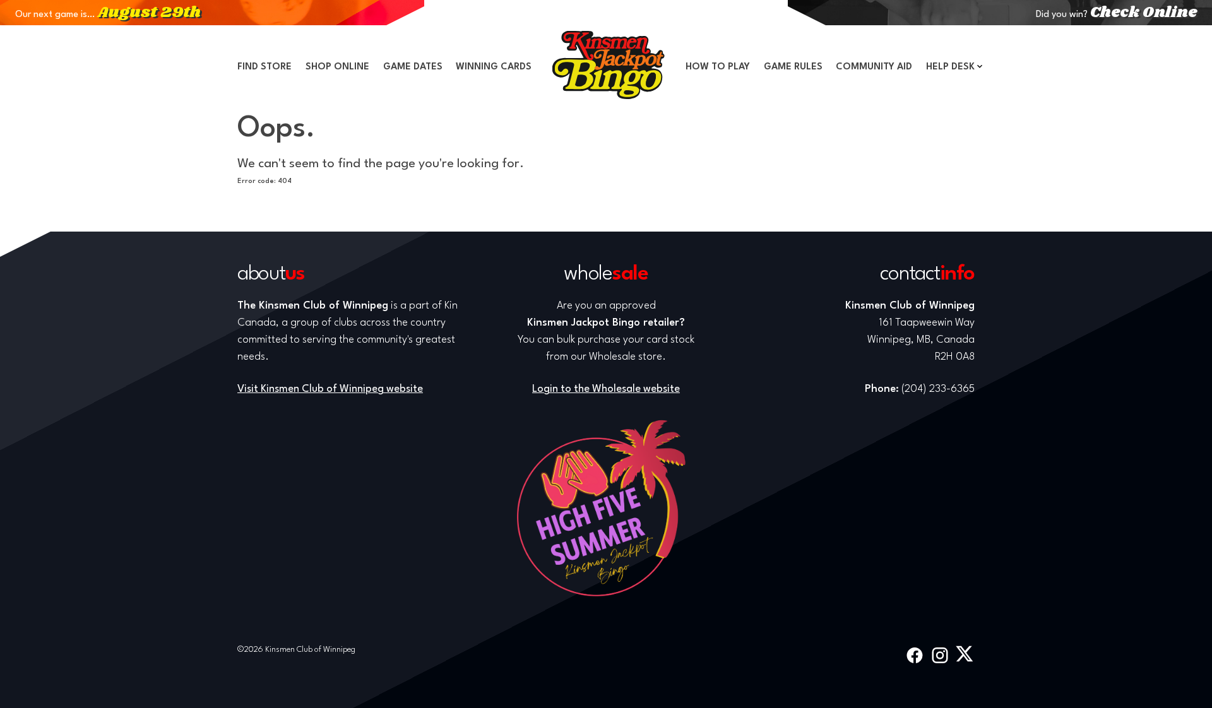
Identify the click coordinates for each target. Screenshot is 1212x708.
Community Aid (874, 67)
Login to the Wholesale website (606, 389)
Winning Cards (494, 67)
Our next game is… (108, 15)
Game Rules (793, 67)
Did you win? (1116, 15)
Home (608, 65)
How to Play (718, 67)
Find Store (264, 67)
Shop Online (337, 67)
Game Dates (413, 67)
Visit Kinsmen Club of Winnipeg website (330, 389)
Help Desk (950, 67)
